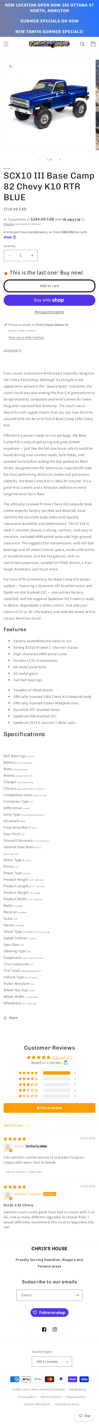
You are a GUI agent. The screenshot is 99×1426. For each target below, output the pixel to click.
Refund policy (78, 1389)
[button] (6, 44)
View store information (26, 337)
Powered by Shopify (52, 1389)
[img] (15, 1139)
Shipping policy (75, 1397)
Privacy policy (27, 1397)
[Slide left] (39, 159)
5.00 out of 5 (62, 1057)
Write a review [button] (49, 1107)
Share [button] (13, 1017)
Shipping (9, 224)
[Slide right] (60, 159)
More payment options (49, 311)
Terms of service (51, 1397)
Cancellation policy (67, 1404)
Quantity (10, 246)
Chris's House (31, 1389)
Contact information (37, 1404)
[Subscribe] (77, 1295)
